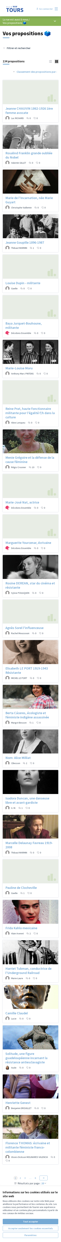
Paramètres (30, 1235)
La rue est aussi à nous (15, 19)
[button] (50, 61)
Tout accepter (30, 1221)
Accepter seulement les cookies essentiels (30, 1228)
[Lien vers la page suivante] (43, 1178)
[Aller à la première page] (23, 8)
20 (42, 1183)
